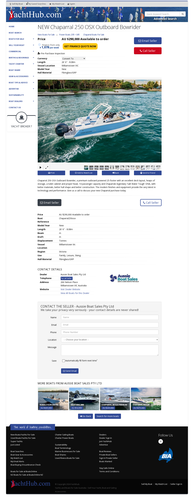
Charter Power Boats (64, 438)
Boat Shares (60, 454)
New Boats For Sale (46, 34)
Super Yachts (17, 441)
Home (11, 26)
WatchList (58, 4)
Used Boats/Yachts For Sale (23, 438)
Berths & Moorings (19, 57)
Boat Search (15, 32)
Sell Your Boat (16, 45)
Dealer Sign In (105, 438)
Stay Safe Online (106, 468)
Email (54, 324)
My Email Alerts (17, 461)
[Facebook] (160, 441)
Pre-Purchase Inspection (52, 53)
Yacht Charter (16, 64)
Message (52, 347)
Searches (37, 4)
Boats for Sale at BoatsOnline (24, 471)
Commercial (15, 51)
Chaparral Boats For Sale (93, 34)
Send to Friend (148, 173)
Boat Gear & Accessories (22, 454)
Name (53, 317)
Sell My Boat (17, 4)
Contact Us (15, 107)
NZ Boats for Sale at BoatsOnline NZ (27, 475)
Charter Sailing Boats (64, 434)
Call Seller (149, 51)
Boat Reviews (105, 451)
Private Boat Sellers (108, 454)
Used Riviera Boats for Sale (67, 458)
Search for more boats (108, 416)
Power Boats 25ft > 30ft (69, 34)
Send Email (71, 370)
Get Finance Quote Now (80, 46)
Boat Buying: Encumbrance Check (25, 465)
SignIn (72, 4)
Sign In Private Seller (108, 458)
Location (52, 339)
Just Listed (15, 444)
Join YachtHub (105, 441)
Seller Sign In (176, 484)
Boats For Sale (16, 39)
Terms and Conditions (109, 471)
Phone (53, 332)
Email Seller (149, 41)
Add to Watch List (84, 173)
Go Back (86, 416)
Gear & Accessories (18, 76)
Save (54, 360)
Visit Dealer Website (70, 289)
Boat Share (14, 70)
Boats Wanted (105, 461)
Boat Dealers (15, 101)
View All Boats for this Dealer (75, 293)
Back (116, 173)
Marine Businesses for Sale (67, 451)
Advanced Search (165, 19)
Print (52, 173)
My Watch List (17, 458)
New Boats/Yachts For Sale (23, 434)
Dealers (102, 434)
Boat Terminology (63, 448)
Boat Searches (17, 451)
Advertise (14, 89)
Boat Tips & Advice (18, 82)
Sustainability (16, 95)
